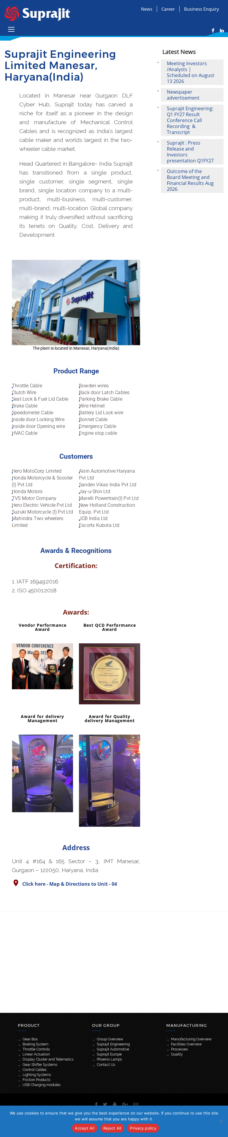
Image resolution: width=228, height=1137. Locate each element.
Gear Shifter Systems (40, 1065)
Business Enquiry (201, 9)
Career (168, 9)
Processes (179, 1049)
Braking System (35, 1044)
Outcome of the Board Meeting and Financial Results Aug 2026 (190, 180)
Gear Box (30, 1039)
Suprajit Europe (109, 1054)
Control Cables (35, 1070)
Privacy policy (143, 1128)
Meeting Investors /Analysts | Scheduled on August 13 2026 (190, 72)
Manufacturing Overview (191, 1039)
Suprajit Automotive (113, 1049)
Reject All (112, 1128)
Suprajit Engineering (113, 1044)
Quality (177, 1054)
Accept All (84, 1128)
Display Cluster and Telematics (48, 1059)
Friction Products (36, 1080)
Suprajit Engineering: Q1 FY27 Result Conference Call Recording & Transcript (190, 120)
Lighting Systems (37, 1075)
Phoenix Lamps (109, 1059)
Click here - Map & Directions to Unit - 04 (69, 884)
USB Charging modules (42, 1085)
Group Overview (110, 1039)
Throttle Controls (36, 1049)
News (146, 9)
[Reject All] (221, 1121)
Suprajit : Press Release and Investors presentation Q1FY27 (190, 152)
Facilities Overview (186, 1044)
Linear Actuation (36, 1054)
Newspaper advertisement (183, 95)
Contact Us (106, 1065)
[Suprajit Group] (37, 13)
